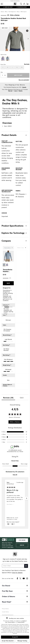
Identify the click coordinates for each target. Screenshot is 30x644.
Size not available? (24, 80)
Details (24, 87)
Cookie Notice (21, 622)
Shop (8, 283)
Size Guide (26, 64)
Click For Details (17, 573)
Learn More (10, 547)
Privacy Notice (11, 622)
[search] (21, 4)
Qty (2, 72)
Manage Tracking (22, 640)
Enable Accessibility (15, 0)
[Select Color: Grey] (8, 59)
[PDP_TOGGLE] (24, 240)
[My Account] (24, 4)
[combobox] (21, 247)
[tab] (27, 4)
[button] (2, 4)
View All (15, 474)
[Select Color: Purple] (3, 59)
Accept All (15, 637)
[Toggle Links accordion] (15, 585)
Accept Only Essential (8, 640)
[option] (15, 40)
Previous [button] (2, 39)
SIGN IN (22, 545)
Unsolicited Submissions (7, 615)
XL (17, 67)
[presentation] (8, 397)
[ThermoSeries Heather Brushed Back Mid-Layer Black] (15, 40)
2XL (22, 67)
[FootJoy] (15, 4)
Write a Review (14, 15)
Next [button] (28, 39)
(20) (8, 15)
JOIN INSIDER (22, 540)
